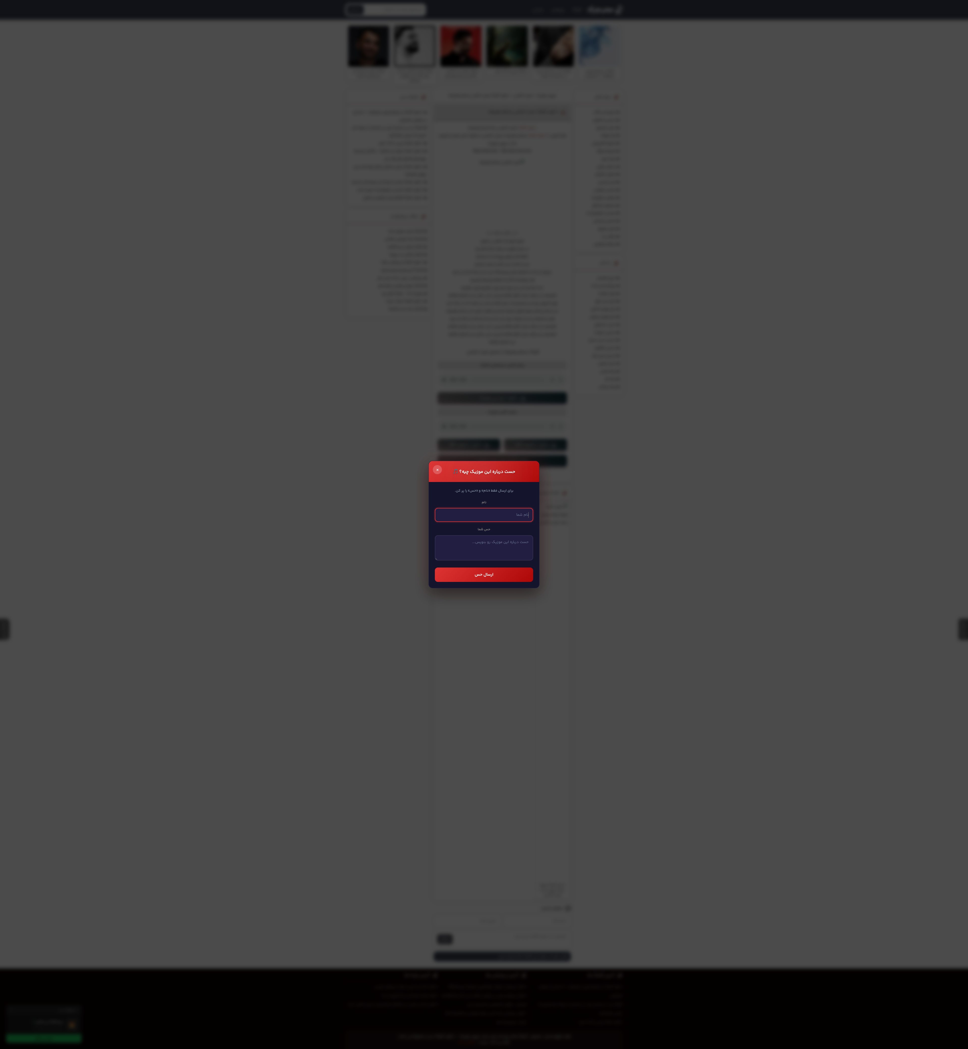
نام (484, 502)
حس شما (484, 529)
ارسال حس (484, 575)
